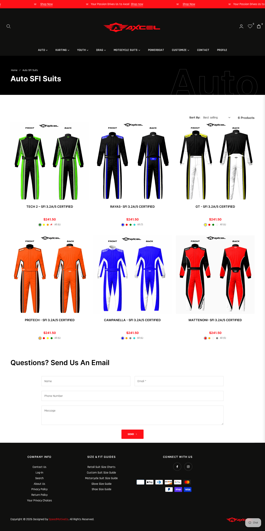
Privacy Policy (39, 489)
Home (14, 70)
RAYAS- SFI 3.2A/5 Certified (132, 206)
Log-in (39, 473)
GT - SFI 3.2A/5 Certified (215, 206)
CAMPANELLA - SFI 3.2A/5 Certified (132, 320)
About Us (39, 484)
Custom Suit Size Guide (101, 473)
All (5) (223, 338)
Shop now (143, 4)
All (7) (140, 224)
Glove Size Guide (102, 484)
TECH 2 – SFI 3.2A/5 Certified (49, 206)
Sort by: (194, 118)
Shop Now (52, 4)
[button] (8, 26)
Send (131, 434)
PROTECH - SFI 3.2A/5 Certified (50, 320)
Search (39, 478)
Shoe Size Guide (101, 489)
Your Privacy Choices (39, 500)
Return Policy (39, 495)
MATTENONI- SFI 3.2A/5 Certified (215, 320)
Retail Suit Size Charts (101, 467)
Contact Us (39, 467)
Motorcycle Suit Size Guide (101, 478)
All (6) (58, 224)
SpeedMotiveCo (58, 519)
